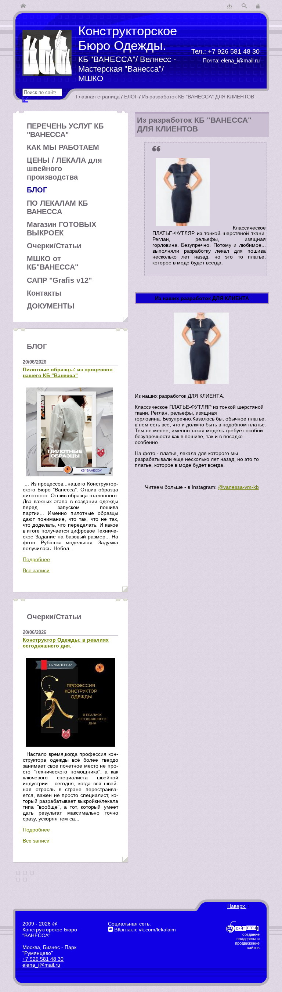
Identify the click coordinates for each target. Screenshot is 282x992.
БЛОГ (131, 97)
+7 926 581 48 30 (234, 51)
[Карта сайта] (229, 6)
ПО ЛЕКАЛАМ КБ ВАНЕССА (57, 207)
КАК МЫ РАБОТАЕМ (63, 147)
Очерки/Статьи (54, 246)
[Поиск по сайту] (244, 6)
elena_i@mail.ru (240, 60)
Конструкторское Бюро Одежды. (127, 38)
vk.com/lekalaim (157, 930)
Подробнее (36, 559)
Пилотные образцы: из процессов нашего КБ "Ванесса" (68, 372)
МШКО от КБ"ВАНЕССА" (52, 263)
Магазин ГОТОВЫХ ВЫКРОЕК (61, 228)
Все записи (36, 570)
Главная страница (98, 97)
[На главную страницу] (23, 6)
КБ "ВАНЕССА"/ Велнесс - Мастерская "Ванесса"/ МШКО (127, 69)
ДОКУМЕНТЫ (51, 306)
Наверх (236, 906)
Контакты (44, 293)
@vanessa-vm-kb (238, 487)
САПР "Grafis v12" (59, 280)
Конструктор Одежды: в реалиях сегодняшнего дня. (66, 643)
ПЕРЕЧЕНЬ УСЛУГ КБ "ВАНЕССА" (65, 130)
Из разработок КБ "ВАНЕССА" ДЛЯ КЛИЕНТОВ (198, 97)
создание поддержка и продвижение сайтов (247, 941)
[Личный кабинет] (258, 6)
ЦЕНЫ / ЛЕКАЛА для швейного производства (64, 168)
